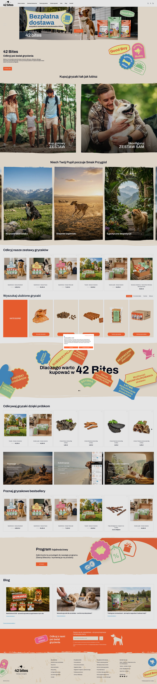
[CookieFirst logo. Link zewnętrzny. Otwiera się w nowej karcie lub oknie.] (64, 336)
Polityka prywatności (89, 335)
